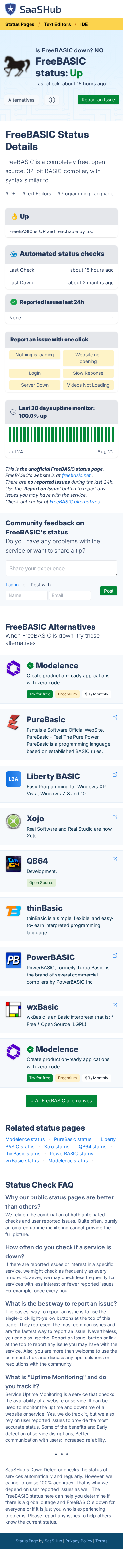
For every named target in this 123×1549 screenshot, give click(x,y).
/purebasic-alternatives (31, 712)
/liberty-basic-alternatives (34, 769)
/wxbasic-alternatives (29, 1000)
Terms (101, 1541)
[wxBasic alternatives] (13, 1009)
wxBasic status (22, 1160)
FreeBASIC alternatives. (75, 501)
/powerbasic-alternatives (33, 950)
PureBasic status (73, 1139)
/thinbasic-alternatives (30, 901)
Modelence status (25, 1139)
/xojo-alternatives (25, 812)
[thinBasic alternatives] (13, 911)
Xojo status (57, 1146)
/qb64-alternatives (26, 854)
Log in (13, 584)
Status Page (27, 1541)
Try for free (39, 694)
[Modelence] (13, 668)
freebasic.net (76, 475)
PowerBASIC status (71, 1153)
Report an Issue (98, 99)
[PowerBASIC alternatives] (13, 960)
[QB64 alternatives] (13, 864)
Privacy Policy (78, 1541)
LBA (13, 779)
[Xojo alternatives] (13, 821)
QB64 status (93, 1146)
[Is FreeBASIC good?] (51, 100)
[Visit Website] (115, 718)
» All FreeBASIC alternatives (61, 1100)
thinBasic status (23, 1153)
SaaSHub (53, 1541)
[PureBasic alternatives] (13, 722)
